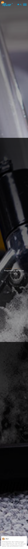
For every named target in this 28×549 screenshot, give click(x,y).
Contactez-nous (13, 273)
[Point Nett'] (7, 4)
